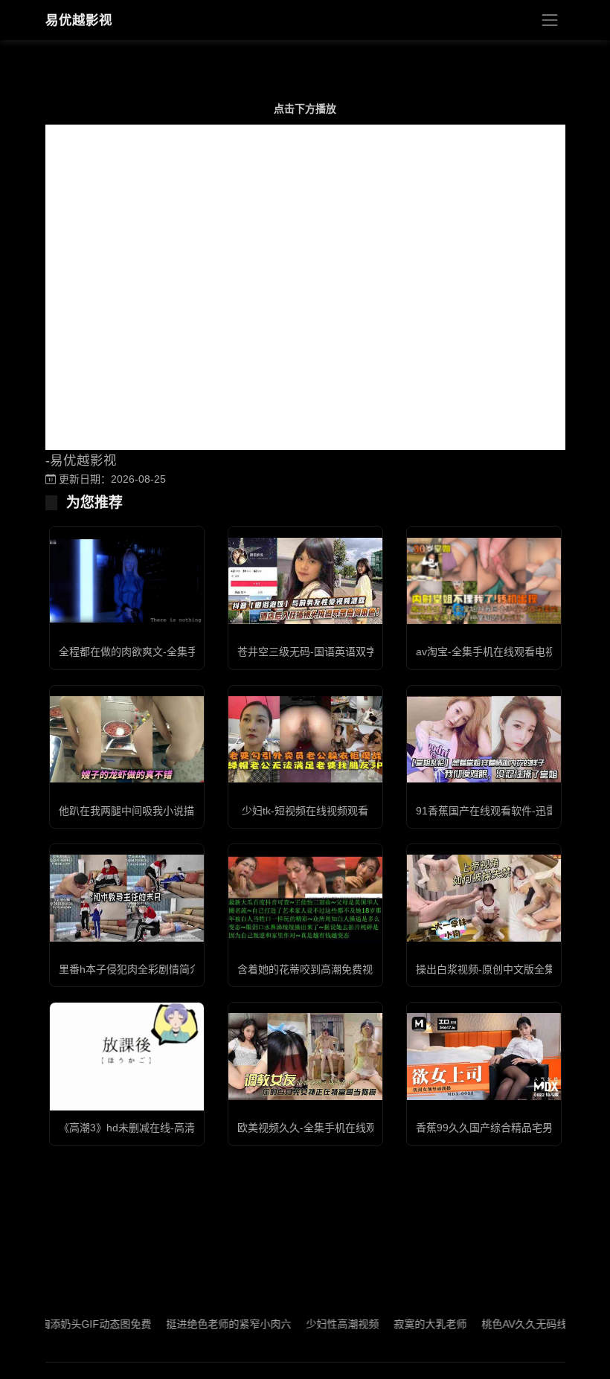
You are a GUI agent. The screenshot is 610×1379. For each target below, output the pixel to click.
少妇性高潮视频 (322, 1324)
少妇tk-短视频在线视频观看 (305, 811)
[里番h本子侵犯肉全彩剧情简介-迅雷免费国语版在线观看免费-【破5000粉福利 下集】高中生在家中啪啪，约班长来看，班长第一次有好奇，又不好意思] (127, 898)
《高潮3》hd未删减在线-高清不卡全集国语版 (163, 1128)
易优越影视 (78, 20)
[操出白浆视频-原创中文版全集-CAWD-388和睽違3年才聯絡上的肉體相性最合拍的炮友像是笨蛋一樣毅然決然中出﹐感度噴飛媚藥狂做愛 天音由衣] (484, 898)
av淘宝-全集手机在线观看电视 (486, 652)
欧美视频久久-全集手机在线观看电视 (322, 1128)
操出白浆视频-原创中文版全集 (485, 969)
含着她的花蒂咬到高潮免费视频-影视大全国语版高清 (359, 969)
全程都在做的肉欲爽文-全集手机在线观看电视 (165, 652)
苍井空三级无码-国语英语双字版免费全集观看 (343, 652)
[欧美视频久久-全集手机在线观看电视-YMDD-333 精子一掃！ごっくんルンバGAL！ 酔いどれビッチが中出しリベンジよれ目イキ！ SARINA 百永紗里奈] (305, 1056)
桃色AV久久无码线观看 (514, 1324)
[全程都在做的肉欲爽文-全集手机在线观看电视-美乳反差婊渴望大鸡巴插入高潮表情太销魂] (127, 581)
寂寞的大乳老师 (409, 1324)
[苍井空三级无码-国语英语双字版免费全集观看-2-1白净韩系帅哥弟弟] (305, 581)
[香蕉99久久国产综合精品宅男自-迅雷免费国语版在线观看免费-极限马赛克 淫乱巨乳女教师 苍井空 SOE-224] (484, 1056)
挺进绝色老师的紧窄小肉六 (208, 1324)
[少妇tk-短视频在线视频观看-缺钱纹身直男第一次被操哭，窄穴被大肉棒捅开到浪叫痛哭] (305, 739)
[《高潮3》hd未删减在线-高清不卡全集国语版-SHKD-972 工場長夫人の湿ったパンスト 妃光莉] (127, 1056)
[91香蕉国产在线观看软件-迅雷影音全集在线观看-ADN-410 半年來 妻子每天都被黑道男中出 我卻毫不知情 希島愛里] (484, 739)
